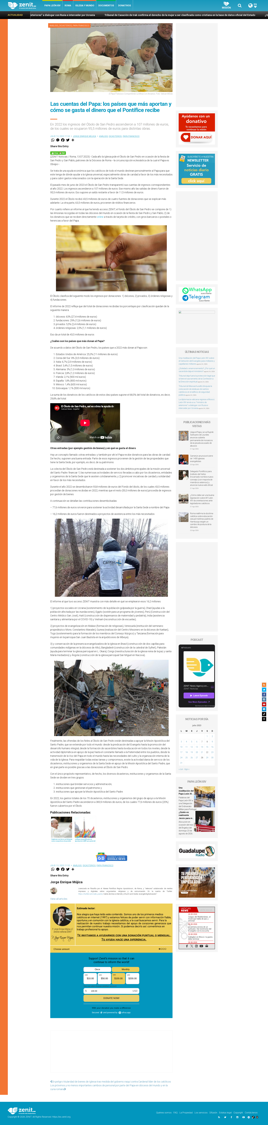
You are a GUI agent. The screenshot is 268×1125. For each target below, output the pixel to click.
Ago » (186, 769)
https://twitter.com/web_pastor (90, 894)
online (100, 216)
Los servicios (201, 1112)
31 (181, 763)
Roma (68, 5)
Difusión (213, 1112)
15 (207, 747)
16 (212, 747)
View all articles (58, 898)
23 (212, 752)
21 (202, 752)
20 (197, 752)
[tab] (188, 909)
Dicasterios (65, 25)
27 (197, 757)
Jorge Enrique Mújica (84, 136)
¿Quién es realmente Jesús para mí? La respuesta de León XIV (186, 15)
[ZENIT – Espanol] (25, 5)
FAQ (176, 1112)
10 (181, 747)
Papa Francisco (81, 25)
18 (186, 752)
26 (192, 757)
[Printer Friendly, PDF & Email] (58, 152)
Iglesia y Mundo (84, 5)
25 (186, 757)
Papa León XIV (52, 5)
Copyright (238, 1112)
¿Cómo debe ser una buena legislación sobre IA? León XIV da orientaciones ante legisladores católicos (202, 499)
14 (202, 747)
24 (181, 757)
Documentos (106, 5)
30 (212, 757)
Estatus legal (225, 1112)
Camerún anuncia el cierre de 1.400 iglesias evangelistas (201, 458)
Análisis (54, 25)
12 (192, 747)
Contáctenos (251, 1112)
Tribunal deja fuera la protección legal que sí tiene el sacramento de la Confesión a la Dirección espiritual (197, 379)
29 (207, 757)
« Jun (181, 769)
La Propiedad (186, 1112)
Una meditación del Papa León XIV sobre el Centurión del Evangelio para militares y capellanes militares (197, 361)
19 (192, 752)
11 (186, 747)
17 (181, 752)
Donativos (124, 5)
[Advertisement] (111, 1054)
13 (197, 747)
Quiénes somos (164, 1112)
